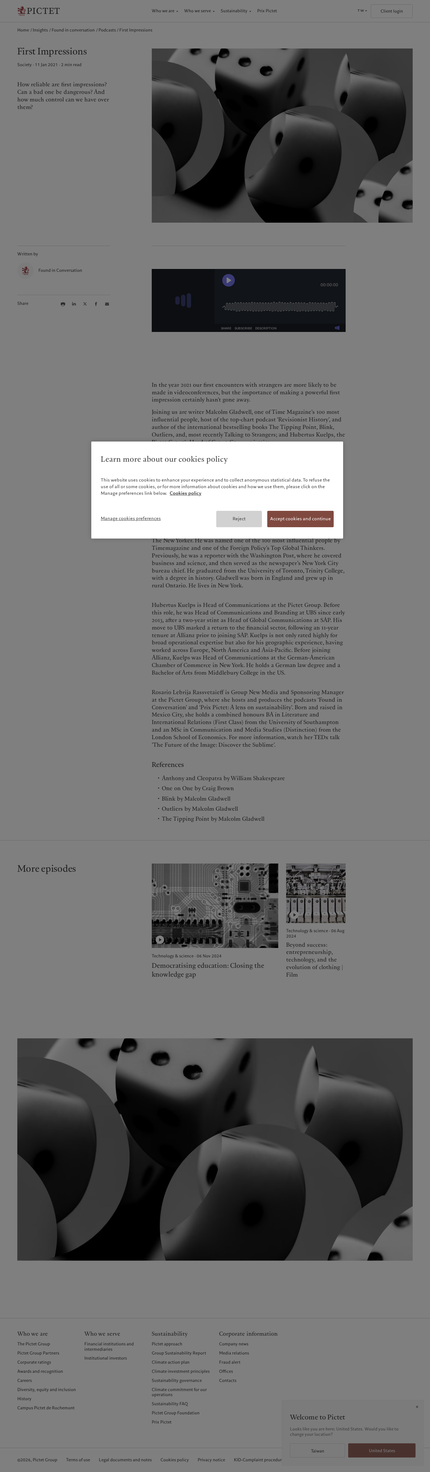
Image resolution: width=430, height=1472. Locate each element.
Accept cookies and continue (300, 519)
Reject (239, 519)
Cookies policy (185, 493)
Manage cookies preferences (131, 518)
